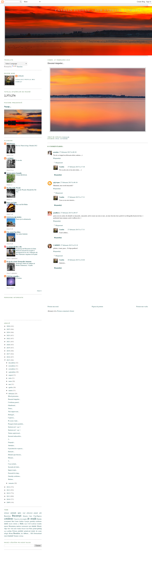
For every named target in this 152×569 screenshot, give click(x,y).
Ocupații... (11, 442)
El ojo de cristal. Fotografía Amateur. (19, 261)
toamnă (10, 536)
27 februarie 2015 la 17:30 (76, 167)
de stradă (31, 518)
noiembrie (12, 366)
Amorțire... (11, 445)
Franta (16, 521)
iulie (10, 378)
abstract (6, 513)
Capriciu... (11, 418)
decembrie (12, 363)
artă (40, 513)
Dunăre (39, 519)
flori (13, 521)
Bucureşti (16, 515)
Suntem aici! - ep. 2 (14, 427)
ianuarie (11, 483)
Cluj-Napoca (37, 516)
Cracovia (17, 519)
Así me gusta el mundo (14, 173)
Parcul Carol (25, 528)
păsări (35, 528)
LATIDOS (10, 158)
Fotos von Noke (12, 202)
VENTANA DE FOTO (14, 217)
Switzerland (38, 533)
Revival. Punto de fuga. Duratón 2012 (26, 145)
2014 (8, 487)
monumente (24, 526)
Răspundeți (57, 158)
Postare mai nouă (53, 306)
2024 (8, 332)
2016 (8, 357)
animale (13, 513)
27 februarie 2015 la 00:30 (67, 152)
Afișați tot (39, 291)
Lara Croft (27, 524)
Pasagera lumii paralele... (16, 424)
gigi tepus (56, 182)
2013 (8, 490)
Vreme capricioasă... (14, 433)
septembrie (12, 372)
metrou (18, 526)
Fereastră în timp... (14, 473)
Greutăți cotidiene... (14, 476)
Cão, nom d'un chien (13, 232)
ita (18, 524)
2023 (8, 335)
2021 (8, 341)
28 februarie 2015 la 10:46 (76, 260)
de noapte (23, 519)
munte (34, 526)
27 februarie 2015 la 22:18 (69, 245)
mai (10, 384)
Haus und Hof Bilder (22, 204)
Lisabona (33, 524)
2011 (8, 496)
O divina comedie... (13, 276)
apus (57, 138)
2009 (8, 502)
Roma (11, 533)
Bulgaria (25, 516)
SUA (32, 533)
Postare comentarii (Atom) (65, 311)
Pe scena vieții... (13, 421)
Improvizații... (12, 470)
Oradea (19, 528)
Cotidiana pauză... (14, 402)
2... (9, 439)
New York (10, 528)
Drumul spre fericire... (15, 455)
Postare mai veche (142, 306)
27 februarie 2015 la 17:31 (76, 197)
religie (6, 533)
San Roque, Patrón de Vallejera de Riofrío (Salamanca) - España (25, 264)
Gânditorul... (12, 405)
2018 (8, 351)
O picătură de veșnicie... (15, 448)
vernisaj (21, 536)
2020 (8, 345)
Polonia (14, 531)
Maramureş (12, 526)
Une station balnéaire (22, 234)
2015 (8, 360)
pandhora (56, 212)
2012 (8, 493)
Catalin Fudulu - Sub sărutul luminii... (100, 10)
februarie (12, 393)
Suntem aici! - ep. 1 (14, 430)
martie (11, 390)
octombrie (12, 369)
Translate (20, 66)
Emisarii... (11, 451)
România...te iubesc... (21, 533)
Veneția (16, 536)
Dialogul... (11, 415)
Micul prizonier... (13, 396)
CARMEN (56, 245)
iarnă (6, 523)
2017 (8, 354)
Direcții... (11, 458)
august (11, 375)
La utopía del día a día (14, 246)
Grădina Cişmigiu (24, 521)
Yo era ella (19, 160)
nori (15, 528)
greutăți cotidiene (36, 521)
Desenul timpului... (56, 63)
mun (30, 526)
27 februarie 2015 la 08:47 (69, 213)
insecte (10, 524)
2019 (8, 348)
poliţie (9, 531)
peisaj (39, 528)
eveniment (7, 521)
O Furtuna (19, 278)
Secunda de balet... (14, 467)
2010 (8, 499)
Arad (24, 513)
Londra (39, 524)
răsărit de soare (36, 531)
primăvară (27, 531)
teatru (5, 536)
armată (36, 513)
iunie (10, 381)
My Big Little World (13, 188)
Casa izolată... (12, 464)
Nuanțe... (7, 106)
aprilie (11, 387)
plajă (5, 531)
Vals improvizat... (13, 411)
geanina (56, 152)
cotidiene (64, 138)
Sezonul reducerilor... (15, 436)
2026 (8, 326)
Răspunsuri (59, 163)
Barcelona (7, 516)
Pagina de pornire (97, 306)
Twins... (10, 408)
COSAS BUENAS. (21, 175)
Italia (22, 523)
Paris (30, 528)
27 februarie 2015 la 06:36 (69, 182)
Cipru (30, 516)
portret (20, 531)
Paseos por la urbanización (23, 219)
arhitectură (29, 513)
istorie (15, 524)
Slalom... (11, 479)
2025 (8, 329)
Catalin (61, 167)
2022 (8, 338)
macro (6, 526)
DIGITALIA (11, 143)
